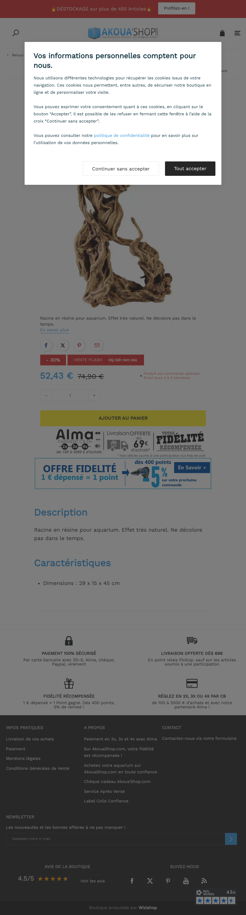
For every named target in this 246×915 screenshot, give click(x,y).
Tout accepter (190, 168)
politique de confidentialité (122, 135)
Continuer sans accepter (121, 169)
